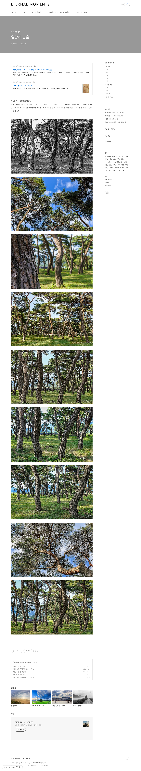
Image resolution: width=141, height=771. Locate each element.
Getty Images (81, 12)
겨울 (118, 170)
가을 (123, 156)
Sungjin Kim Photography (58, 12)
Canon (111, 168)
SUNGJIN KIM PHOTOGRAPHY (20, 758)
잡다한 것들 (108, 85)
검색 (123, 4)
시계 (107, 88)
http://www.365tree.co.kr (22, 66)
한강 (118, 162)
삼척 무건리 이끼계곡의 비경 (22, 677)
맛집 (107, 91)
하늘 (106, 165)
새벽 (114, 165)
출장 (110, 165)
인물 (107, 75)
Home (13, 12)
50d (114, 162)
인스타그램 (107, 193)
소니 (110, 170)
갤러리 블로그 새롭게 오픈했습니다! (115, 122)
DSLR (118, 165)
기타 (107, 81)
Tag (24, 12)
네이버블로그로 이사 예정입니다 (114, 116)
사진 (106, 159)
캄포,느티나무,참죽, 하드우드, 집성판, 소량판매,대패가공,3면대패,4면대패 (40, 88)
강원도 (118, 156)
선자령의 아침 (17, 666)
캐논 (127, 168)
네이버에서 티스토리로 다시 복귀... (115, 112)
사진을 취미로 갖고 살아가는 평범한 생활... (28, 725)
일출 (122, 159)
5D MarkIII (108, 156)
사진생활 (16, 662)
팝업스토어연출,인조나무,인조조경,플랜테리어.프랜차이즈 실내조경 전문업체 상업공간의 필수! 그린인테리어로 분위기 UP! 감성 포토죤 (51, 73)
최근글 (107, 129)
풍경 (22, 662)
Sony (106, 170)
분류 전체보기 (109, 63)
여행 (107, 78)
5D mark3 (124, 162)
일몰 (114, 159)
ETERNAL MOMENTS (24, 722)
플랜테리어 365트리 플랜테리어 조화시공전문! (33, 69)
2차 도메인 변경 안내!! (111, 119)
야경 (107, 70)
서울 (110, 159)
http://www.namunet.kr (22, 82)
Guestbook (36, 12)
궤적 (127, 156)
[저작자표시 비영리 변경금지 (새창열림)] (35, 651)
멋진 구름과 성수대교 (20, 672)
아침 (114, 170)
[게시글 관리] (20, 651)
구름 (118, 159)
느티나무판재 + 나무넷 (22, 85)
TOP (128, 759)
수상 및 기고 (109, 97)
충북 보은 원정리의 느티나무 (22, 669)
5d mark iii (108, 162)
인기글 (113, 129)
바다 (123, 168)
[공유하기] (17, 651)
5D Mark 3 (117, 168)
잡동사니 (108, 93)
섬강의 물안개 (17, 674)
